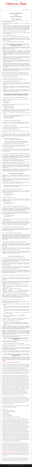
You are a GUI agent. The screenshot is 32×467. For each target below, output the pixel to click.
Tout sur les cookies (20, 394)
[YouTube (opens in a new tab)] (16, 0)
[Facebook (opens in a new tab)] (14, 0)
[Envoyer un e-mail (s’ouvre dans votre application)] (17, 0)
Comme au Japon (16, 4)
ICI (6, 446)
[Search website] (30, 9)
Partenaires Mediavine (23, 460)
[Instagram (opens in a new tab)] (15, 0)
